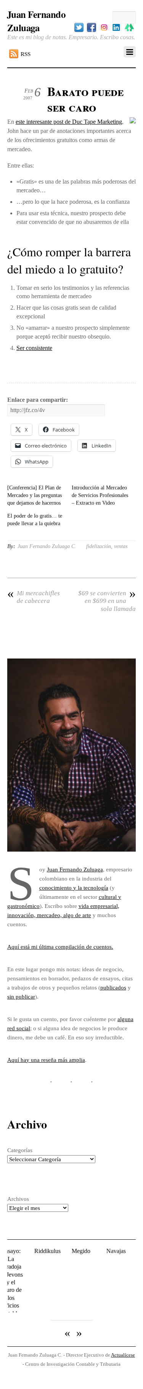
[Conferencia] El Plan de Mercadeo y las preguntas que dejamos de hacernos (34, 495)
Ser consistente (34, 348)
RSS (26, 54)
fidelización (98, 546)
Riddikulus (39, 1251)
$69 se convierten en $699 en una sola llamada (107, 601)
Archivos (18, 1199)
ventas (120, 546)
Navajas (107, 1251)
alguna (125, 1019)
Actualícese (123, 1336)
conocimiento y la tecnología (73, 887)
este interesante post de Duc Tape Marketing (69, 121)
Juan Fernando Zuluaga (75, 869)
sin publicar (21, 996)
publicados (113, 987)
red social (18, 1028)
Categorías (19, 1150)
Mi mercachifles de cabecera (33, 597)
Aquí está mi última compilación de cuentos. (60, 946)
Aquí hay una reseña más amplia (46, 1060)
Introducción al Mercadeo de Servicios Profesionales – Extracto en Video (100, 495)
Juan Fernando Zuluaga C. (47, 546)
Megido (72, 1251)
